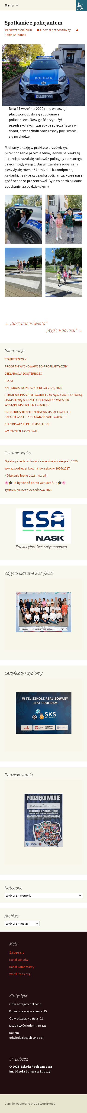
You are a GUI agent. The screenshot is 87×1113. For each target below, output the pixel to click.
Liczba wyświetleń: (22, 1025)
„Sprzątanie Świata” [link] (26, 323)
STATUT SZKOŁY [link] (15, 359)
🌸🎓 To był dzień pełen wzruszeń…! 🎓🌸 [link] (35, 483)
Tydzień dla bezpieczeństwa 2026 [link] (28, 490)
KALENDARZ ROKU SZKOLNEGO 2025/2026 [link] (33, 388)
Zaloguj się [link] (16, 952)
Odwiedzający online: (24, 1004)
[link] (81, 5)
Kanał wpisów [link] (18, 960)
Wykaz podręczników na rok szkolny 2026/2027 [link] (37, 468)
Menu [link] (9, 5)
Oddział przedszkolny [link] (55, 30)
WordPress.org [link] (19, 974)
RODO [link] (9, 381)
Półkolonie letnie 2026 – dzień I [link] (26, 475)
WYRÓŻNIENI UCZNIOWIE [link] (21, 431)
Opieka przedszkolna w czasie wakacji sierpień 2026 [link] (41, 461)
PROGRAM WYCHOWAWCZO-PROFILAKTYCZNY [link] (36, 366)
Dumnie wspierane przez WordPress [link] (30, 1103)
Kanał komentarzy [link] (21, 967)
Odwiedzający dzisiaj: (24, 1018)
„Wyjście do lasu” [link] (64, 330)
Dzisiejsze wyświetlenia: (26, 1011)
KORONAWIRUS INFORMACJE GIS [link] (27, 424)
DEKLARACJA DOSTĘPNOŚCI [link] (23, 373)
